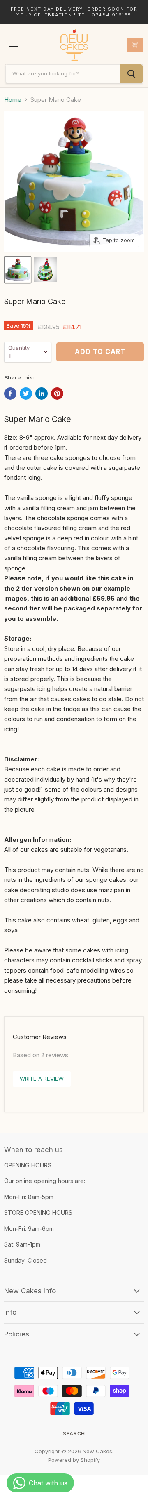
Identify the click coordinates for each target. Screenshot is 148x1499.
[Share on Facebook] (10, 393)
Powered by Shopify (74, 1460)
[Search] (131, 73)
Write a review (42, 1078)
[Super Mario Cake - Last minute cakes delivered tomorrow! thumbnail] (18, 270)
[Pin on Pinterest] (57, 393)
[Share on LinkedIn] (41, 393)
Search (74, 1434)
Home (12, 99)
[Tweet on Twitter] (26, 393)
